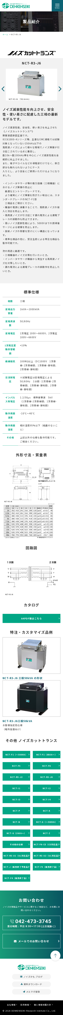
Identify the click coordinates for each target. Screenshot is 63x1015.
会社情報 (11, 1004)
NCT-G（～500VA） (46, 822)
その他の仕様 (16, 844)
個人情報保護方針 (42, 1004)
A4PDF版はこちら (31, 618)
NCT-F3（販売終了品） (46, 866)
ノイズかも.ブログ (33, 976)
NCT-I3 (16, 799)
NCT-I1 (16, 788)
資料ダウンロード (33, 984)
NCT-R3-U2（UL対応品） (47, 855)
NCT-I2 (47, 788)
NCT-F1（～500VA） (16, 754)
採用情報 (24, 1004)
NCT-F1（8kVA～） (46, 754)
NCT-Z (46, 833)
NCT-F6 (46, 765)
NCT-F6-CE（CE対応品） (47, 844)
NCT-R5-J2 (16, 777)
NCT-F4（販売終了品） (16, 878)
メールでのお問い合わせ (33, 941)
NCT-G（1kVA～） (16, 833)
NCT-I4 (47, 799)
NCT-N (16, 822)
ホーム (5, 34)
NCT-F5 (16, 765)
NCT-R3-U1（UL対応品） (17, 855)
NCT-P (16, 810)
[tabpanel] (31, 84)
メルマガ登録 (33, 991)
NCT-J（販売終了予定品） (17, 866)
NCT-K (46, 810)
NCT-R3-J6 (46, 777)
